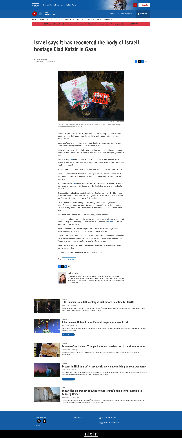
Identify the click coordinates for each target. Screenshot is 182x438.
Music (58, 20)
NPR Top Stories (69, 259)
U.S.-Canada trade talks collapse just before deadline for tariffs (98, 302)
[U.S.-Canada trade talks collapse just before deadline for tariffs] (47, 306)
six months (111, 222)
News (34, 20)
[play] (34, 14)
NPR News (64, 299)
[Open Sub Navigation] (37, 20)
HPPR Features (46, 20)
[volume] (40, 14)
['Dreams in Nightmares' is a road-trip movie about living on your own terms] (47, 370)
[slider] (43, 14)
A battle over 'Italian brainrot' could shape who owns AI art (95, 322)
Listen (79, 20)
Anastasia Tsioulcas (67, 397)
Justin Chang (65, 370)
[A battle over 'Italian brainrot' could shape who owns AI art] (47, 326)
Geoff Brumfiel (65, 325)
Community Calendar (94, 20)
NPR (74, 183)
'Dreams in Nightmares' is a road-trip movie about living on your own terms (104, 366)
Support (107, 20)
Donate (145, 5)
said (71, 160)
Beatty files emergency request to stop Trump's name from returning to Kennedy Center (102, 392)
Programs (68, 20)
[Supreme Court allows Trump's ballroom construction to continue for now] (47, 350)
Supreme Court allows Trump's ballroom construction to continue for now (103, 346)
